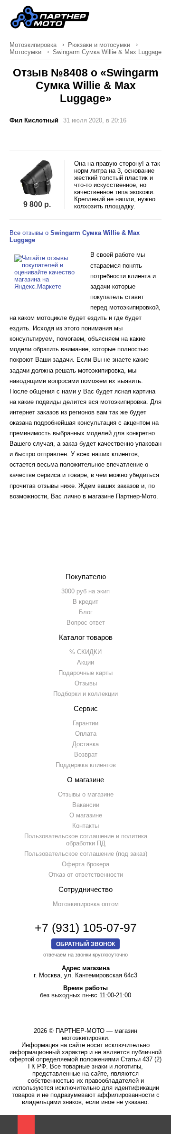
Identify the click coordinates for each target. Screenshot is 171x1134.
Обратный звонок (85, 944)
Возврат (85, 754)
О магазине (85, 815)
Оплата (85, 733)
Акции (85, 662)
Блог (86, 612)
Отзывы (86, 683)
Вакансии (85, 804)
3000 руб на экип (85, 591)
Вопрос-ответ (85, 622)
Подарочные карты (85, 672)
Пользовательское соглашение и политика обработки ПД (85, 840)
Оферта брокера (85, 864)
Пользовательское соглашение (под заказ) (85, 853)
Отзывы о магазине (86, 794)
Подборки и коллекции (85, 693)
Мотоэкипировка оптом (86, 904)
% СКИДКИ (85, 652)
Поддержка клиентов (86, 764)
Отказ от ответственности (85, 874)
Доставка (85, 744)
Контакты (85, 825)
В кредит (85, 601)
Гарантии (85, 723)
